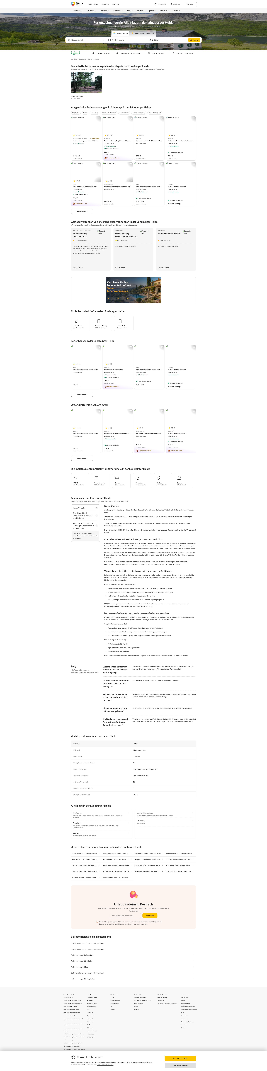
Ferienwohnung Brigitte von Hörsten (118, 141)
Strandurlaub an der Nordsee (72, 1012)
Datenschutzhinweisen (105, 1065)
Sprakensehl (92, 835)
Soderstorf (119, 230)
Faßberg (85, 835)
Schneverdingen (77, 96)
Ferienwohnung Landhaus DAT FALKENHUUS (89, 141)
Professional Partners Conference (166, 1003)
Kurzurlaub (90, 1022)
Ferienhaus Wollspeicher (169, 233)
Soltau (101, 815)
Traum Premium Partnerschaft (142, 1000)
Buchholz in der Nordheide (82, 230)
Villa (88, 1009)
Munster (76, 818)
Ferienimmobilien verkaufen (189, 1009)
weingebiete (90, 1034)
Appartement (90, 1016)
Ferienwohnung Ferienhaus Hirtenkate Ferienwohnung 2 (125, 236)
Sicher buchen (114, 1003)
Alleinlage (96, 59)
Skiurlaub (89, 1028)
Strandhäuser (91, 1037)
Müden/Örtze (77, 835)
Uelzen (146, 815)
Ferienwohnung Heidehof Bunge (85, 186)
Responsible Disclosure (187, 1022)
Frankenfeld (118, 815)
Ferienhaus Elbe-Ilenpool (177, 186)
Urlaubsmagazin (115, 1000)
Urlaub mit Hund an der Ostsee (72, 1000)
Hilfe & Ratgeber (138, 1003)
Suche (112, 997)
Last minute (90, 1019)
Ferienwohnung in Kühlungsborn (73, 1043)
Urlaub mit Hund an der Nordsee (73, 1003)
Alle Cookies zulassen (180, 1058)
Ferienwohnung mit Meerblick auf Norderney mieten (73, 1020)
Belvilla (183, 1028)
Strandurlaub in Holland (70, 1006)
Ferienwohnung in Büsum (71, 1040)
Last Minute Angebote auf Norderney (74, 1037)
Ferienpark (90, 1012)
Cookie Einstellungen (180, 1065)
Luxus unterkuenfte (92, 1031)
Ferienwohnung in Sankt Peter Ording (74, 1049)
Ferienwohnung (91, 1006)
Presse (183, 1000)
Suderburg (140, 815)
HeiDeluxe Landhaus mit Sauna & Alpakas (151, 186)
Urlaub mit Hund (68, 997)
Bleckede (102, 825)
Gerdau (170, 815)
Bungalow (90, 1000)
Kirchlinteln (141, 823)
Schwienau (163, 815)
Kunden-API (160, 1000)
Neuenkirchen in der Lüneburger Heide (85, 815)
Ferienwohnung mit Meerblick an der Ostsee (74, 1030)
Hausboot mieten (92, 997)
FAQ (111, 1006)
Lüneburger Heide (84, 59)
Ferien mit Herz (185, 1003)
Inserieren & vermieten (140, 997)
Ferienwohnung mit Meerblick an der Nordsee (74, 1025)
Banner (136, 1006)
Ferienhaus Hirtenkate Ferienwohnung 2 (183, 141)
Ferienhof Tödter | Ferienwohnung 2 (117, 186)
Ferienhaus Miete (92, 1003)
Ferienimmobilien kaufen (188, 1006)
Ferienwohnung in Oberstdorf (72, 1046)
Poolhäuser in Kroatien (70, 1016)
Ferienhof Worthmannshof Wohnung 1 (150, 433)
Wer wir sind (184, 997)
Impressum (184, 1019)
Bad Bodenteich (154, 815)
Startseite (74, 59)
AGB (182, 1012)
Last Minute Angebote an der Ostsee (74, 1034)
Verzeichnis (184, 1025)
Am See (89, 1025)
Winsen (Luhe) (109, 825)
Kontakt (112, 1009)
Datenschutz (184, 1016)
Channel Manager (162, 997)
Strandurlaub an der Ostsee (71, 1009)
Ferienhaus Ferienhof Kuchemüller (149, 141)
